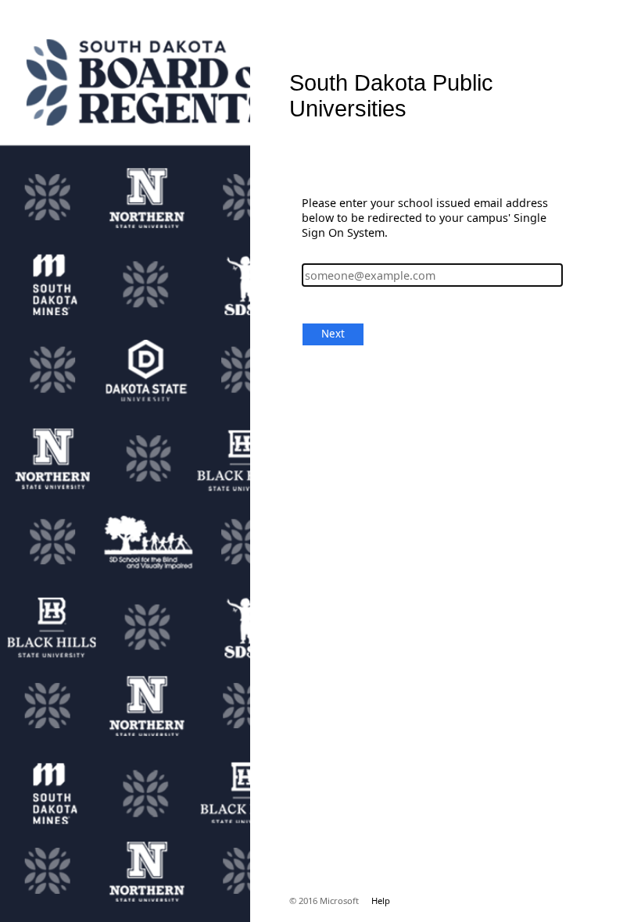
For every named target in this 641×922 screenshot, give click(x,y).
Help (380, 900)
